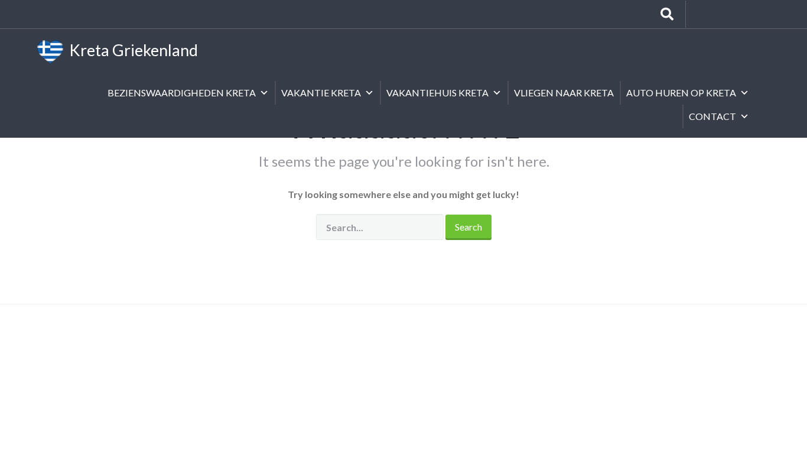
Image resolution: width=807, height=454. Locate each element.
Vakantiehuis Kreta (437, 92)
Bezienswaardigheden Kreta (182, 92)
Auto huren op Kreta (681, 92)
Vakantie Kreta (321, 92)
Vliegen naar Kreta (564, 92)
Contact (712, 116)
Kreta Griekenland (130, 50)
